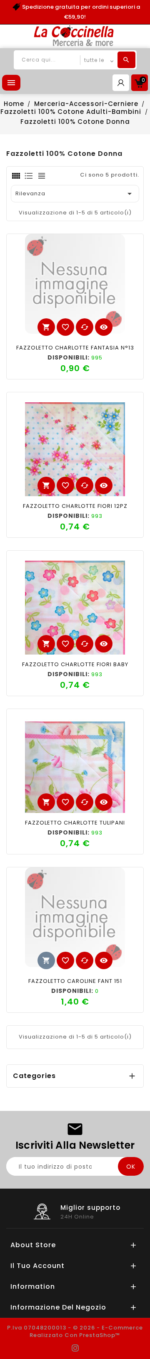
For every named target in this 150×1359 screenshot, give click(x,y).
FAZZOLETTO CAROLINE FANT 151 (75, 981)
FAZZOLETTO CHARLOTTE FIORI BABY (75, 664)
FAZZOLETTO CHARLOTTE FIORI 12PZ (75, 506)
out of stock (46, 960)
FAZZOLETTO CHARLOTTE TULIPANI (75, 823)
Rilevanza (75, 194)
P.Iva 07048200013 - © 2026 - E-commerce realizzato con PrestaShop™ (75, 1331)
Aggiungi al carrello (46, 327)
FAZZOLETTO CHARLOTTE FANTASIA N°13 (75, 348)
